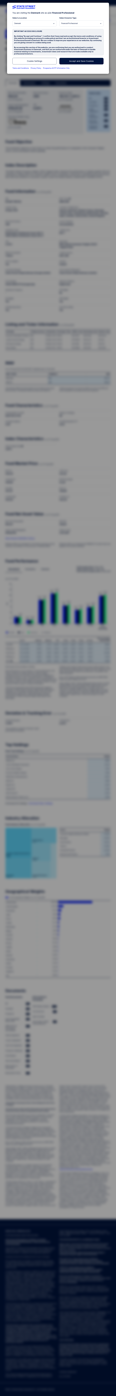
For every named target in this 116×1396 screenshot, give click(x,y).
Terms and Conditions (20, 68)
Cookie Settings (34, 61)
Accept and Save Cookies (81, 61)
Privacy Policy (36, 68)
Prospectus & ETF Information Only (56, 68)
